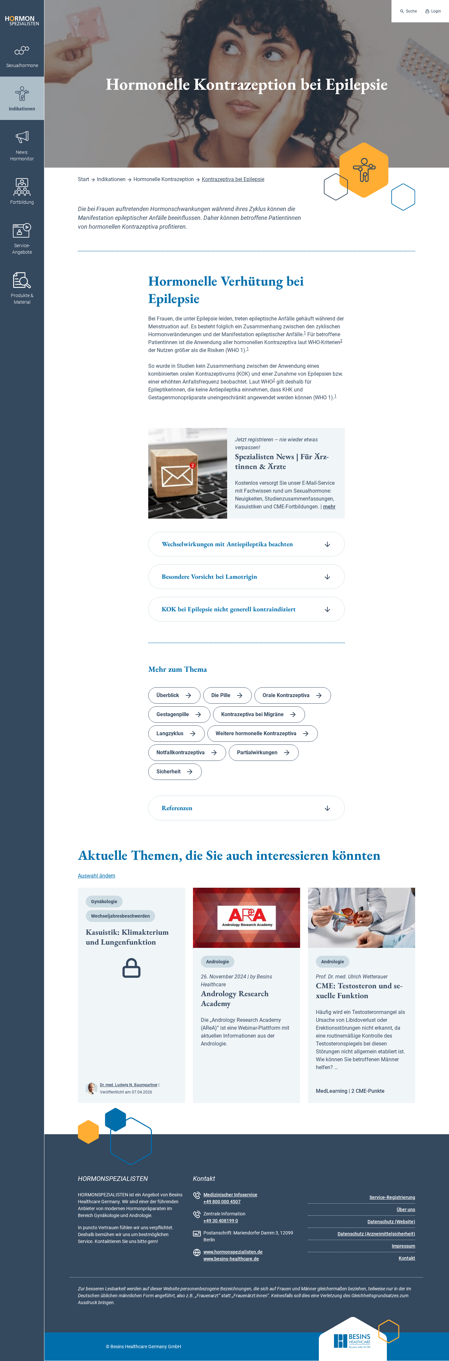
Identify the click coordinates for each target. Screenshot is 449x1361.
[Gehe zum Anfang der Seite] (438, 1350)
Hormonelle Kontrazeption (163, 179)
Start (83, 179)
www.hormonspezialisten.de (233, 1252)
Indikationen (111, 179)
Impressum (403, 1246)
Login (436, 11)
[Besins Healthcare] (347, 1346)
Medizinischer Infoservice (230, 1194)
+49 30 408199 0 (220, 1220)
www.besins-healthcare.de (231, 1258)
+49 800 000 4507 (222, 1201)
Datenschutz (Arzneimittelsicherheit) (376, 1233)
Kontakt (407, 1258)
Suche (411, 11)
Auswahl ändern (96, 876)
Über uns (406, 1209)
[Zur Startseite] (22, 16)
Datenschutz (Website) (391, 1221)
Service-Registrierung (392, 1197)
